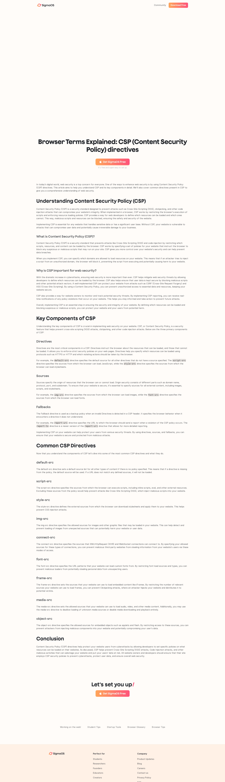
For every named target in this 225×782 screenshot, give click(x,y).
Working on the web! (70, 727)
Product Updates (145, 759)
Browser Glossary (136, 727)
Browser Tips (158, 727)
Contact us (142, 773)
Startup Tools (114, 727)
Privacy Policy (144, 777)
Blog (139, 763)
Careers (141, 768)
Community (160, 5)
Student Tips (93, 727)
